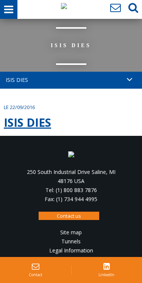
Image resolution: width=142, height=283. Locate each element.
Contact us (69, 215)
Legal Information (71, 250)
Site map (71, 232)
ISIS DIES (27, 122)
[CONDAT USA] (64, 8)
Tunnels (71, 241)
